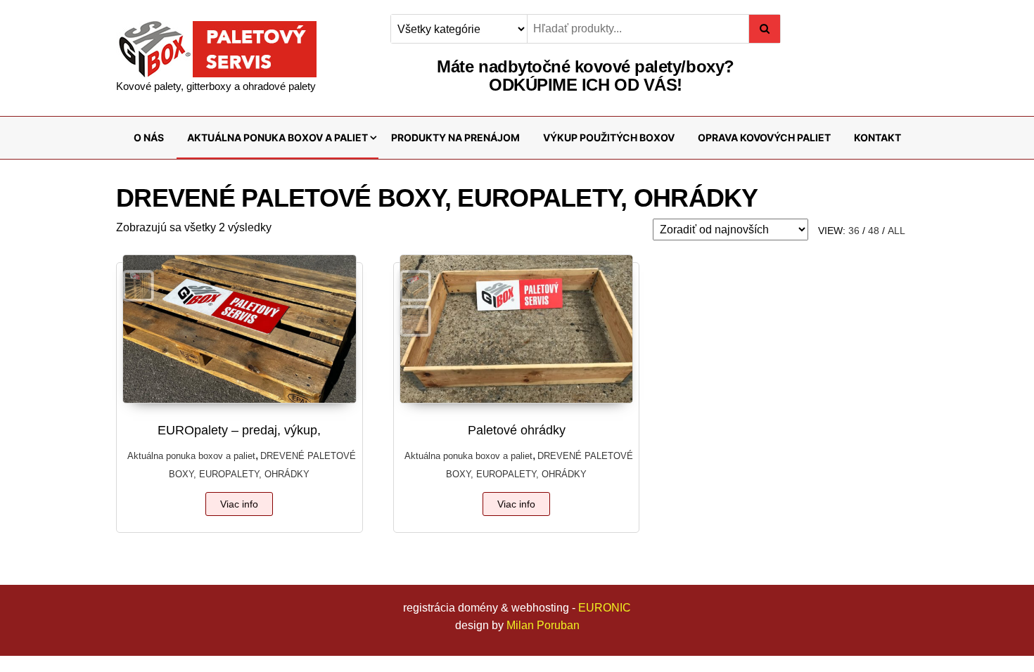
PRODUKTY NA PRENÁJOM (455, 137)
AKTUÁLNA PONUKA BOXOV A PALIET (277, 137)
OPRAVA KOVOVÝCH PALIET (764, 137)
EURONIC (604, 608)
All (896, 230)
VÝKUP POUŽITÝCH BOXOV (609, 137)
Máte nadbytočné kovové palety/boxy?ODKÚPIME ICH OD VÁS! (585, 75)
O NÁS (149, 137)
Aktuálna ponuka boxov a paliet (191, 456)
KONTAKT (877, 137)
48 (873, 230)
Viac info (239, 504)
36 (854, 230)
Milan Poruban (543, 625)
